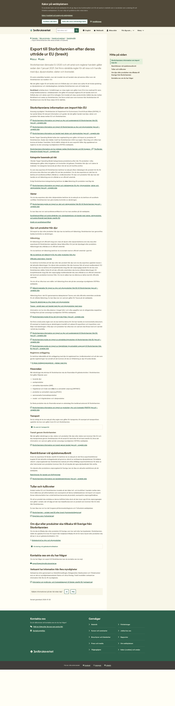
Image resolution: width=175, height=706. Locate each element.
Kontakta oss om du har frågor (122, 78)
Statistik (94, 624)
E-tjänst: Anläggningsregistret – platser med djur (49, 363)
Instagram (98, 665)
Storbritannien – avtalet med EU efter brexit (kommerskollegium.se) (56, 512)
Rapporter (124, 637)
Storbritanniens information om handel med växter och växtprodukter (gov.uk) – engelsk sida (65, 133)
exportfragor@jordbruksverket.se (44, 563)
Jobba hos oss (126, 631)
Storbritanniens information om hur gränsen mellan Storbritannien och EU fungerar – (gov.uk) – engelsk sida (66, 150)
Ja (66, 592)
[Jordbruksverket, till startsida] (40, 30)
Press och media (97, 643)
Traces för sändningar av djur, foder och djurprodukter (49, 302)
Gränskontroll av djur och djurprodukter (46, 540)
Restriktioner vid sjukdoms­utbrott (123, 66)
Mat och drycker (45, 38)
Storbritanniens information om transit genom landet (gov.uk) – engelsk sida (59, 445)
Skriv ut (34, 59)
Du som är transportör (41, 427)
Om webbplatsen (127, 643)
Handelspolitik (71, 38)
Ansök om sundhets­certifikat (40, 222)
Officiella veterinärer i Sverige (41, 259)
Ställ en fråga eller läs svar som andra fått (48, 627)
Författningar (125, 624)
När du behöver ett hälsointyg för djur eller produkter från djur (53, 255)
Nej (73, 592)
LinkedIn (108, 665)
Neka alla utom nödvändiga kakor (74, 21)
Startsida (35, 38)
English (42, 59)
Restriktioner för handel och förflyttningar (45, 475)
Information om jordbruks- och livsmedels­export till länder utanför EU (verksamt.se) (62, 582)
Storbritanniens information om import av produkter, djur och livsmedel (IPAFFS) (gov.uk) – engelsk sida (64, 408)
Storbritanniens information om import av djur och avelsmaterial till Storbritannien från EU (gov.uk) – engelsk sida (64, 121)
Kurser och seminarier (99, 631)
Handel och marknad (58, 38)
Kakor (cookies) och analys (130, 650)
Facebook (87, 665)
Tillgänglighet (96, 650)
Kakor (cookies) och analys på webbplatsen (57, 15)
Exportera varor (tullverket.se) (43, 516)
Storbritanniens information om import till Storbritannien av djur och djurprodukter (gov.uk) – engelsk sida (65, 128)
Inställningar (96, 21)
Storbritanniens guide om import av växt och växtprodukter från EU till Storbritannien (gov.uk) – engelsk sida (65, 205)
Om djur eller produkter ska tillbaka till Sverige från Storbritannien (125, 73)
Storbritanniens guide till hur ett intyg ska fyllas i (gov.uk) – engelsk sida (58, 317)
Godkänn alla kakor (50, 21)
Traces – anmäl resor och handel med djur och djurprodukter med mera (56, 306)
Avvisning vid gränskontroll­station (46, 546)
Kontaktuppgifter (39, 631)
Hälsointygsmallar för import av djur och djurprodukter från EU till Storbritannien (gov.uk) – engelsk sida (64, 289)
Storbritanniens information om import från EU (125, 61)
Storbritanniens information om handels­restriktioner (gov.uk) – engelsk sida (59, 479)
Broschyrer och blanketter (100, 637)
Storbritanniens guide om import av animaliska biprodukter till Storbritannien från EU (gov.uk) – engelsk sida (65, 340)
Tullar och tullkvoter (118, 69)
